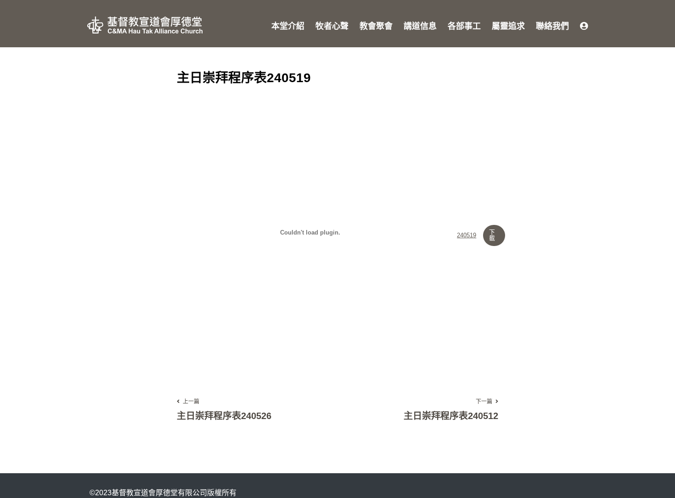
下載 (492, 235)
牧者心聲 (332, 26)
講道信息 (420, 26)
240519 (466, 236)
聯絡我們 (552, 26)
